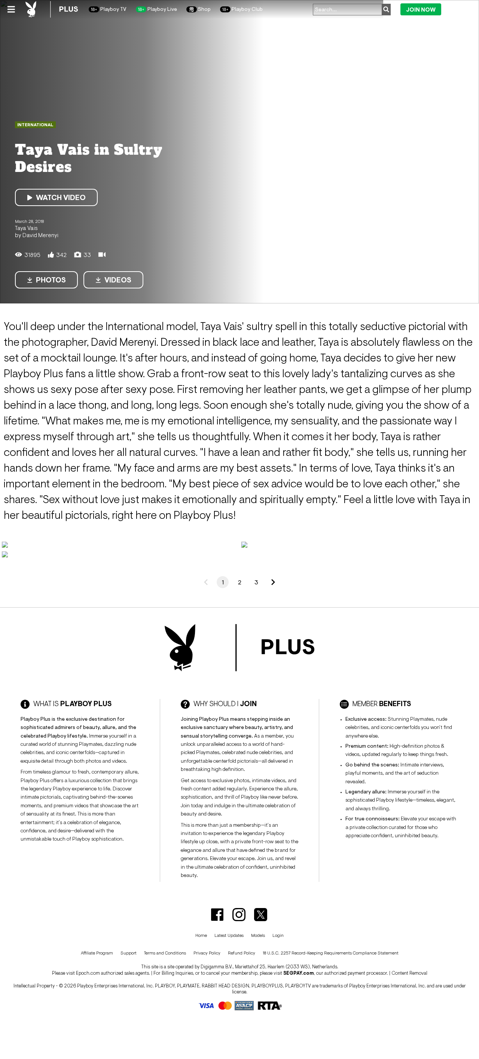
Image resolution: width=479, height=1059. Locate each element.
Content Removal (409, 973)
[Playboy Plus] (51, 9)
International (35, 124)
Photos (51, 280)
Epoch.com (88, 973)
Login (458, 9)
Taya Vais (26, 228)
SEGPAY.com (298, 973)
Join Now (421, 9)
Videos (117, 280)
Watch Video (61, 197)
